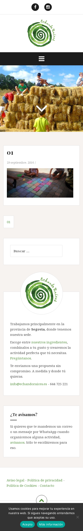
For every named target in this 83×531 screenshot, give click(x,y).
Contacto (47, 485)
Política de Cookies (22, 485)
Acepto (27, 524)
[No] (77, 517)
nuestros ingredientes (49, 342)
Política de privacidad (44, 480)
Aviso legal (15, 480)
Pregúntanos (20, 358)
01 (8, 222)
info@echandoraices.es (28, 384)
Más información (51, 524)
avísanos (17, 442)
